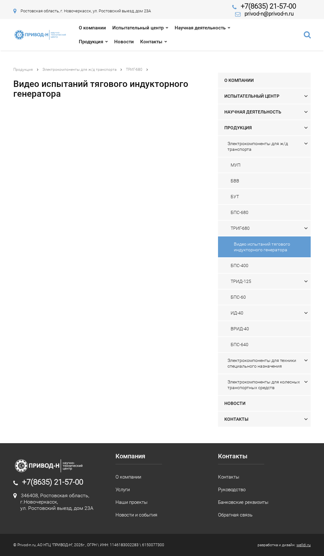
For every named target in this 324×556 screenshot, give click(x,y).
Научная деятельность (200, 28)
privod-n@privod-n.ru (269, 13)
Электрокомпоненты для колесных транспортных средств (263, 384)
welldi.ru (303, 545)
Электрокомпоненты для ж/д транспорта (79, 69)
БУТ (235, 196)
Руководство (232, 489)
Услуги (122, 489)
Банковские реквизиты (243, 502)
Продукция (91, 42)
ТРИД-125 (241, 281)
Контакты (151, 42)
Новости (124, 42)
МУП (235, 165)
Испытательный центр (138, 28)
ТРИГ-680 (134, 69)
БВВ (235, 180)
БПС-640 (239, 344)
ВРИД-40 (240, 328)
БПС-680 (239, 212)
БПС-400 (239, 265)
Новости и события (136, 515)
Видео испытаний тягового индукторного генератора (262, 246)
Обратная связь (235, 515)
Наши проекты (131, 502)
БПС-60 (238, 297)
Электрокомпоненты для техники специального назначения (261, 363)
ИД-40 (237, 312)
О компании (92, 28)
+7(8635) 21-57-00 (268, 6)
